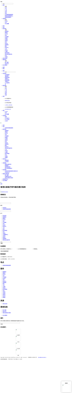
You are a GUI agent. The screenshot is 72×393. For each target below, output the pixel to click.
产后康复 (7, 36)
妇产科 (6, 33)
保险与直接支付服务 (9, 177)
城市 (3, 5)
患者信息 (4, 59)
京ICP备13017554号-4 (42, 357)
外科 (6, 55)
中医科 (6, 56)
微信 (3, 68)
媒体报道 (7, 160)
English (6, 111)
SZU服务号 (7, 118)
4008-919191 (7, 100)
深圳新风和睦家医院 (9, 127)
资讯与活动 (5, 303)
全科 (6, 35)
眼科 (6, 46)
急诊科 (6, 43)
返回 (1, 183)
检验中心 (7, 47)
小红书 (6, 120)
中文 (6, 22)
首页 (3, 25)
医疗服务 (4, 28)
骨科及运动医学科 (8, 54)
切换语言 (4, 18)
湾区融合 (4, 162)
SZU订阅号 (7, 119)
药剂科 (6, 50)
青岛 (6, 13)
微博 (3, 67)
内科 (6, 42)
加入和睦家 (5, 180)
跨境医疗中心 (5, 179)
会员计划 (7, 63)
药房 (3, 229)
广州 (6, 9)
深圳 (6, 94)
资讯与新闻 (5, 58)
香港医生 (7, 31)
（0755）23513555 (8, 104)
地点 (3, 27)
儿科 (6, 48)
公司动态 (7, 161)
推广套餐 (7, 62)
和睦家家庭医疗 (8, 17)
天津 (6, 11)
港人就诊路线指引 (8, 168)
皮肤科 (6, 40)
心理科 (6, 51)
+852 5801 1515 (8, 109)
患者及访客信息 (6, 173)
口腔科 (6, 39)
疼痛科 (6, 157)
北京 (6, 7)
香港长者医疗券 (8, 164)
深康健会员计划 (8, 176)
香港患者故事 (7, 166)
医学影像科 (7, 52)
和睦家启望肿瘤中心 (9, 15)
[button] (37, 70)
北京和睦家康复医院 (9, 14)
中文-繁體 (7, 23)
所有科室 (4, 215)
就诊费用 (4, 169)
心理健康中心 (5, 234)
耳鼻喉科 (7, 44)
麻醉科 (6, 32)
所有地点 (4, 207)
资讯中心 (4, 158)
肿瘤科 (6, 137)
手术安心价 (7, 172)
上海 (6, 10)
